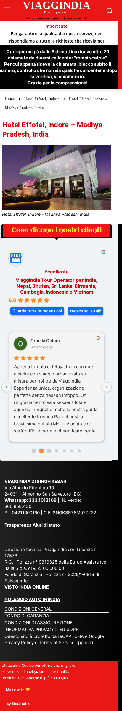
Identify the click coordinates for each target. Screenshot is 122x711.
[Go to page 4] (64, 450)
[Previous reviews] (6, 387)
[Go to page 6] (79, 450)
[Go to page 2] (49, 451)
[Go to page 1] (41, 451)
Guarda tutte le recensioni (37, 311)
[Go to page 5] (71, 450)
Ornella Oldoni (45, 340)
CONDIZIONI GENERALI (28, 609)
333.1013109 (43, 500)
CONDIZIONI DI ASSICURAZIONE (38, 622)
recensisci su (82, 311)
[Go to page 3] (56, 450)
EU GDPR (69, 629)
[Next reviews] (107, 387)
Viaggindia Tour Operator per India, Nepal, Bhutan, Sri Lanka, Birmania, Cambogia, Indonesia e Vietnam (56, 286)
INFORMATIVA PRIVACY (29, 629)
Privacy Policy (19, 642)
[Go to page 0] (34, 451)
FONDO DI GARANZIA (26, 616)
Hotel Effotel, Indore (42, 99)
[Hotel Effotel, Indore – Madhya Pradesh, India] (56, 177)
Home (10, 99)
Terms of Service (57, 642)
